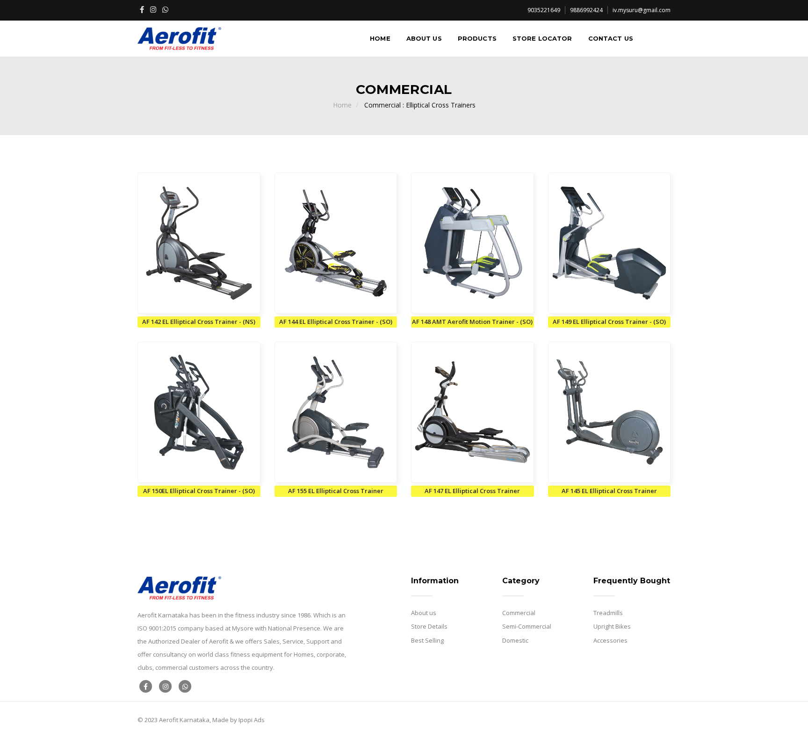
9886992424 (586, 10)
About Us (424, 38)
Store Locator (542, 38)
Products (477, 38)
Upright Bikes (612, 626)
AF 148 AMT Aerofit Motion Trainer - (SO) (472, 321)
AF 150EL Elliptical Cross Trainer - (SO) (199, 491)
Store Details (429, 626)
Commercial (518, 613)
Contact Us (610, 38)
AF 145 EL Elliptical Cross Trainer (609, 491)
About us (423, 613)
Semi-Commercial (526, 626)
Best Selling (427, 640)
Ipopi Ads (251, 720)
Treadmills (608, 613)
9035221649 (543, 10)
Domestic (515, 640)
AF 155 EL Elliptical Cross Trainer (335, 491)
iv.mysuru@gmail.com (642, 10)
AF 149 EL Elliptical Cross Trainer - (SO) (609, 321)
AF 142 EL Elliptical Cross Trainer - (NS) (198, 321)
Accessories (610, 640)
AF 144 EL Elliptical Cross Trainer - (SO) (335, 321)
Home (380, 38)
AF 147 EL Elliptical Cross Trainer (472, 491)
